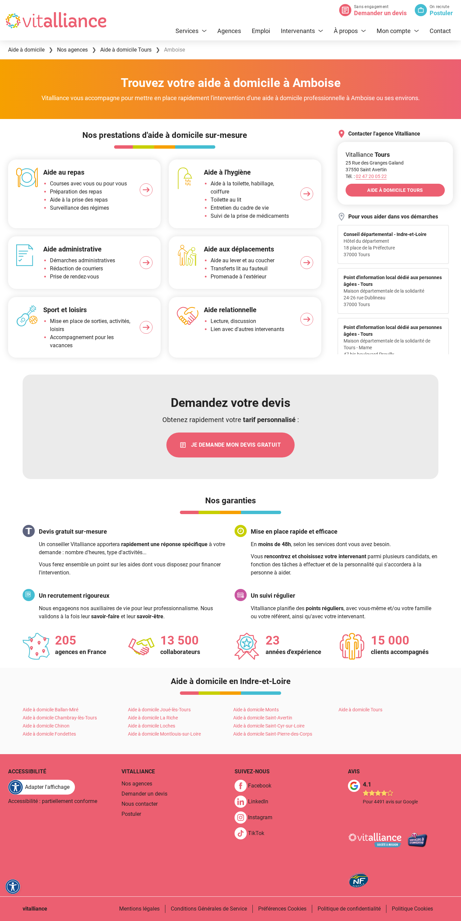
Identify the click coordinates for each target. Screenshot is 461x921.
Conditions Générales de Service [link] (209, 908)
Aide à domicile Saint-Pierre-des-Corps (272, 734)
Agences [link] (229, 30)
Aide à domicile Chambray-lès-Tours (60, 717)
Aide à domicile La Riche (153, 717)
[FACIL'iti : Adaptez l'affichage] (12, 886)
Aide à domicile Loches (151, 726)
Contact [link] (440, 30)
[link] (230, 445)
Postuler (441, 13)
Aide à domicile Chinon (46, 726)
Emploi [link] (261, 30)
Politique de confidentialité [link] (349, 908)
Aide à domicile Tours (360, 709)
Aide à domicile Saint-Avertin (262, 717)
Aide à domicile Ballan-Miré (50, 709)
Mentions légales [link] (139, 908)
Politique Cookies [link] (412, 908)
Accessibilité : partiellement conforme (52, 801)
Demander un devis (380, 13)
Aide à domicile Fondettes (49, 734)
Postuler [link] (131, 814)
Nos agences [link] (136, 783)
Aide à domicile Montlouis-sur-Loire (164, 734)
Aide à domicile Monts (256, 709)
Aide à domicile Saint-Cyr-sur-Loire (268, 726)
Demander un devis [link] (144, 794)
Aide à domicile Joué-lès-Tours (159, 709)
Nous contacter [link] (139, 804)
